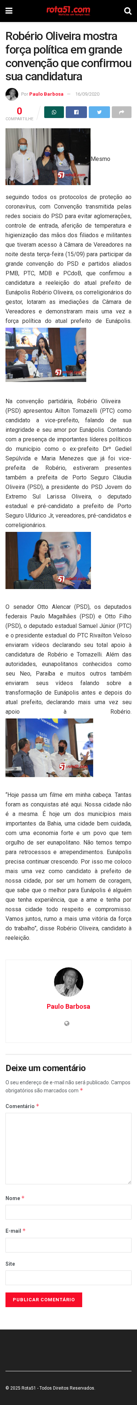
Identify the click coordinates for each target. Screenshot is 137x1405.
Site (10, 1264)
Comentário (22, 1106)
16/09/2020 (87, 94)
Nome (15, 1198)
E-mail (15, 1230)
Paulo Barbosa (46, 94)
